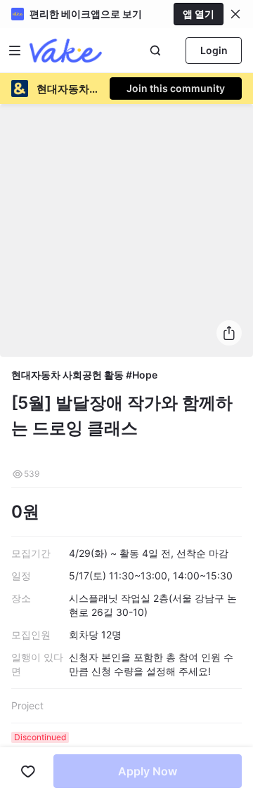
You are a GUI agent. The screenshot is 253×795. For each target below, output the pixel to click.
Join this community (175, 88)
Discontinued (40, 737)
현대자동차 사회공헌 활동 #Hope (84, 375)
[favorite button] (28, 771)
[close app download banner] (235, 14)
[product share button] (229, 333)
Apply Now (147, 771)
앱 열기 (198, 14)
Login (214, 50)
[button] (235, 14)
